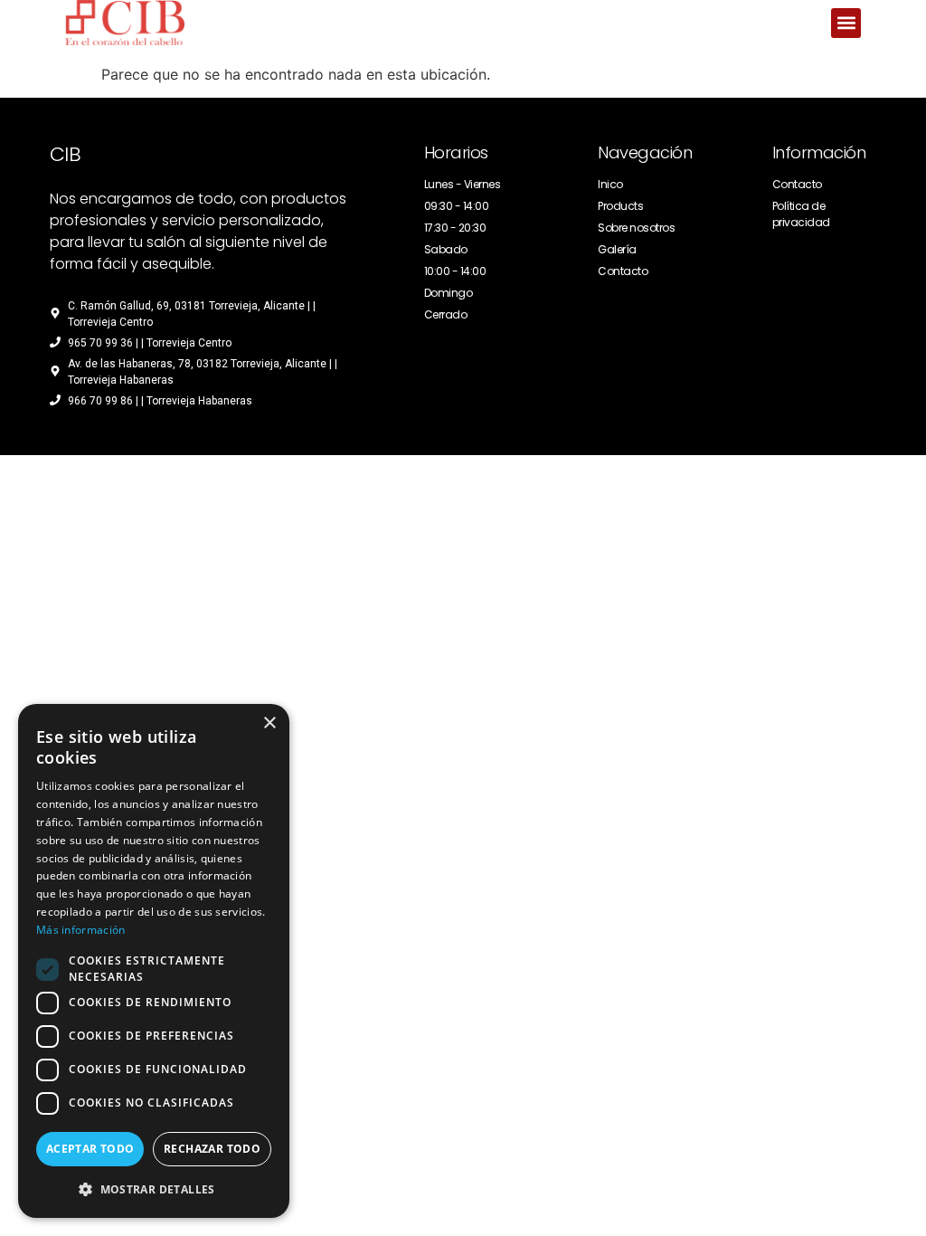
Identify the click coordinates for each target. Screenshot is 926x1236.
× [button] (269, 723)
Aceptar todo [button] (90, 1148)
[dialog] (153, 961)
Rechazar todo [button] (212, 1148)
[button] (846, 23)
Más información (81, 929)
